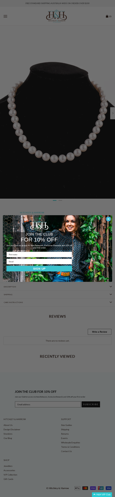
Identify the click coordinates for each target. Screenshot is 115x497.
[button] (102, 494)
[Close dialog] (108, 219)
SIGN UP (39, 268)
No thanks (39, 275)
